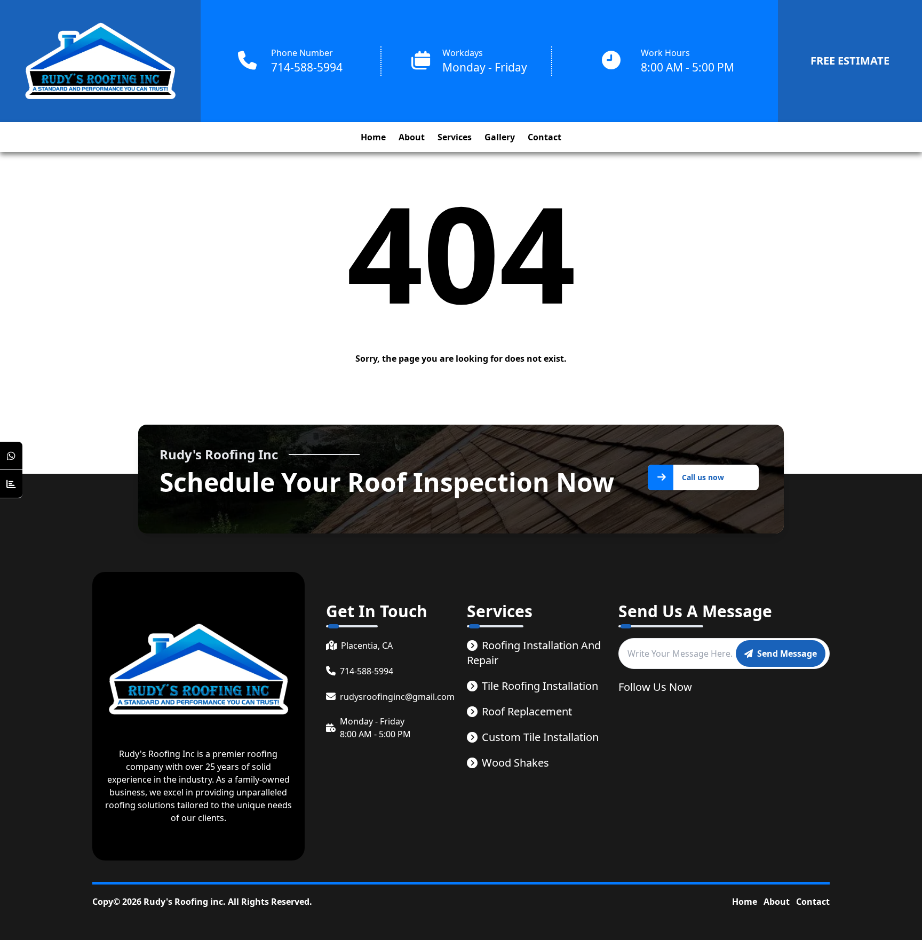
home (373, 137)
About (777, 901)
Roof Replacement (527, 711)
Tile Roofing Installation (540, 686)
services (455, 137)
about (412, 137)
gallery (499, 137)
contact (544, 137)
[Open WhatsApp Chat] (11, 456)
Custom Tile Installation (540, 737)
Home (744, 901)
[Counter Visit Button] (11, 484)
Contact (813, 901)
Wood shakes (515, 762)
